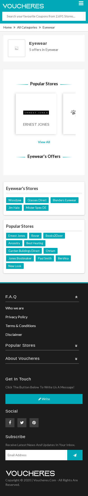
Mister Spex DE (36, 207)
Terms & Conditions (20, 325)
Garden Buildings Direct (23, 251)
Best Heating (34, 243)
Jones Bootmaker (20, 258)
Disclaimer (13, 334)
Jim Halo (14, 207)
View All (44, 142)
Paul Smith (45, 258)
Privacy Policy (16, 317)
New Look (14, 266)
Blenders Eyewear (64, 200)
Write (45, 399)
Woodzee (14, 200)
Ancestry (14, 243)
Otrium (50, 251)
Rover (35, 235)
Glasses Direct (37, 200)
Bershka (63, 258)
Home (7, 27)
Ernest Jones (16, 235)
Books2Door (54, 235)
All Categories (27, 27)
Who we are (14, 308)
